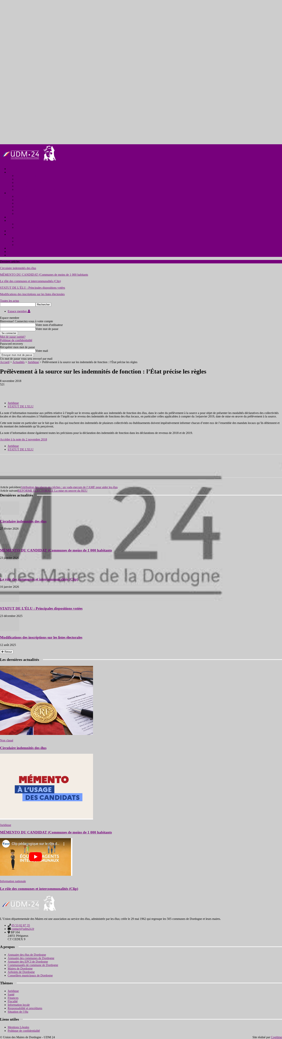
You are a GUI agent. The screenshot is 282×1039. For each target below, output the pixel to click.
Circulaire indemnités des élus (18, 268)
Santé (11, 994)
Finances (13, 997)
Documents (14, 248)
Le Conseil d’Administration (32, 182)
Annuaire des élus (26, 244)
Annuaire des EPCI (27, 241)
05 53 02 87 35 (21, 925)
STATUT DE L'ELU (21, 406)
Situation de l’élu (18, 1011)
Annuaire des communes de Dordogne (31, 958)
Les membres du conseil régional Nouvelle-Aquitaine (47, 213)
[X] (20, 390)
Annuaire (13, 234)
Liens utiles (14, 251)
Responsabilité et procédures (25, 1008)
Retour (8, 651)
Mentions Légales (18, 1027)
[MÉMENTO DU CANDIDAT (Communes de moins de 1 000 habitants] (9, 542)
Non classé (6, 740)
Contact (12, 255)
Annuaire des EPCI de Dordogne (28, 961)
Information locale (19, 1004)
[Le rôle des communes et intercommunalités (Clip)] (9, 572)
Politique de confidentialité (16, 340)
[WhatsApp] (47, 390)
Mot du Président (25, 175)
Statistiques (22, 199)
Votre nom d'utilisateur (49, 325)
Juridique (33, 362)
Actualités (14, 217)
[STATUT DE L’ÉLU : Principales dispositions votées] (9, 601)
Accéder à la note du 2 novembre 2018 (23, 439)
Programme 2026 (25, 224)
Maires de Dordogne (20, 968)
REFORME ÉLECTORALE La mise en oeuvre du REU (52, 490)
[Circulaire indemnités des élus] (9, 513)
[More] (61, 390)
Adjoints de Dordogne (21, 972)
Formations (14, 220)
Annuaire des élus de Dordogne (27, 954)
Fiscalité (13, 1001)
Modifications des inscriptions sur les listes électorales (32, 294)
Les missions (23, 186)
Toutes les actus (9, 300)
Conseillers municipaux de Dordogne (30, 975)
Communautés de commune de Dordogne (33, 965)
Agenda (12, 231)
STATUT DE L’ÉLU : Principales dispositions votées (32, 287)
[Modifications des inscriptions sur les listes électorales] (9, 630)
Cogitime (276, 1037)
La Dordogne (16, 193)
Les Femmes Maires (27, 203)
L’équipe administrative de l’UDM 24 (38, 189)
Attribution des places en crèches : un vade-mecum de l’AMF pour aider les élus (69, 487)
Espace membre (18, 311)
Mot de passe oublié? (13, 336)
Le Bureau (21, 179)
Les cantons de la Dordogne (32, 206)
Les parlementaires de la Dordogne (36, 210)
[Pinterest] (34, 390)
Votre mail (41, 350)
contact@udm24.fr (23, 928)
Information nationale (13, 881)
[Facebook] (6, 390)
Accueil (12, 168)
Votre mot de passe (46, 329)
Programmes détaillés (28, 227)
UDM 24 (13, 172)
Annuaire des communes (30, 237)
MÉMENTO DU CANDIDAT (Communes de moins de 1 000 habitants (44, 274)
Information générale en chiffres (34, 196)
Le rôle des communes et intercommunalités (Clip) (30, 281)
